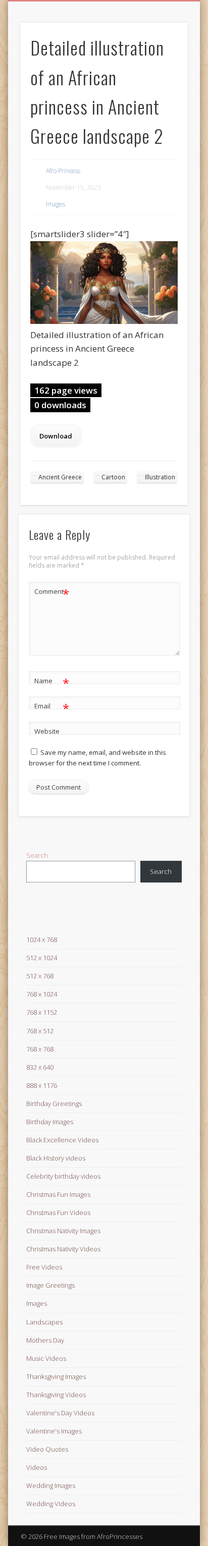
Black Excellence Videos (62, 1139)
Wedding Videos (50, 1503)
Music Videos (46, 1358)
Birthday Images (49, 1121)
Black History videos (55, 1158)
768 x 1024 (41, 994)
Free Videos (44, 1267)
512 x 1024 (41, 957)
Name (51, 682)
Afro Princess (63, 171)
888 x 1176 (41, 1085)
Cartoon (113, 477)
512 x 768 (40, 975)
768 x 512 (40, 1030)
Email (51, 707)
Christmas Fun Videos (58, 1212)
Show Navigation (163, 90)
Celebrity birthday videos (63, 1176)
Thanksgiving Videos (56, 1394)
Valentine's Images (54, 1430)
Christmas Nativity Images (63, 1230)
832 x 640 (40, 1067)
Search (37, 855)
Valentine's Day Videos (60, 1412)
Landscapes (44, 1322)
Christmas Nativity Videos (63, 1248)
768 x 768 (40, 1049)
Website (47, 731)
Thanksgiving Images (56, 1376)
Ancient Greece (60, 477)
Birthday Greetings (54, 1103)
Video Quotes (47, 1449)
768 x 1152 (41, 1012)
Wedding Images (50, 1485)
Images (55, 204)
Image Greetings (50, 1285)
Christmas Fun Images (58, 1194)
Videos (36, 1467)
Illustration (160, 477)
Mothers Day (45, 1340)
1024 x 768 (41, 939)
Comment (51, 592)
